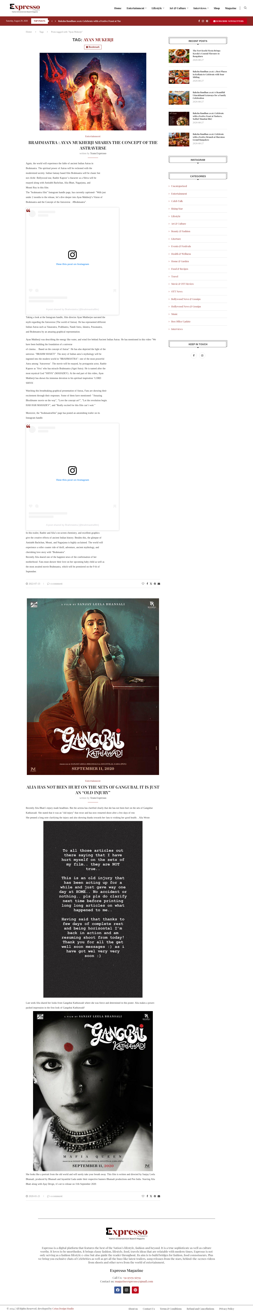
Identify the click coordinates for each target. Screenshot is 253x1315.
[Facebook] (199, 21)
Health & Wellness (181, 253)
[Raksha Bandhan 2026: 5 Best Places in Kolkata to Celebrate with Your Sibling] (179, 77)
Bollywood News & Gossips (186, 299)
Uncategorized (179, 186)
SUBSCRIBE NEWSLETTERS (229, 21)
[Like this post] (143, 583)
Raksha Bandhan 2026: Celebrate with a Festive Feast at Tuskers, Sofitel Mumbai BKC (208, 116)
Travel (174, 276)
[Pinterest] (207, 21)
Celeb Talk (177, 201)
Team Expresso (98, 153)
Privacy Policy (226, 1308)
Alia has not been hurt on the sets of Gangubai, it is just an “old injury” (93, 789)
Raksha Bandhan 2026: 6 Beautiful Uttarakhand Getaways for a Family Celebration (209, 95)
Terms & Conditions (171, 1308)
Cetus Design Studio (63, 1308)
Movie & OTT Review (182, 283)
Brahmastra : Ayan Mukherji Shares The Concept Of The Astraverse (92, 145)
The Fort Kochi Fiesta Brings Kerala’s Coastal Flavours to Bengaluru (206, 53)
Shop (217, 8)
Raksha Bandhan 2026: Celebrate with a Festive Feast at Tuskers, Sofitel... (97, 20)
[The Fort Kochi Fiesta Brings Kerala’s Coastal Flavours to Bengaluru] (179, 56)
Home (118, 8)
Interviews (199, 8)
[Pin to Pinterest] (155, 583)
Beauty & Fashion (180, 231)
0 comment (56, 583)
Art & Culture (177, 8)
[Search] (245, 8)
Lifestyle (157, 8)
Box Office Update (181, 321)
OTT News (176, 291)
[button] (52, 21)
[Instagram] (203, 21)
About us (133, 1308)
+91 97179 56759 (132, 1277)
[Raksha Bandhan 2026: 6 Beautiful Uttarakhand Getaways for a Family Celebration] (179, 98)
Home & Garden (180, 261)
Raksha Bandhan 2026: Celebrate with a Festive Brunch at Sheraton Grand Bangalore (209, 137)
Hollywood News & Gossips (186, 306)
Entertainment (135, 8)
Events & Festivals (181, 246)
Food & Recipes (179, 268)
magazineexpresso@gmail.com (134, 1281)
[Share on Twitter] (151, 583)
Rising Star (177, 208)
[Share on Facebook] (147, 583)
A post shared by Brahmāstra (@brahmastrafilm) (72, 309)
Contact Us (149, 1308)
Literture (176, 238)
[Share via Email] (159, 583)
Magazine (230, 8)
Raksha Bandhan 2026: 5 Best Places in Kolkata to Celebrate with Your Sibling (210, 74)
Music (174, 314)
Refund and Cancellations (200, 1308)
